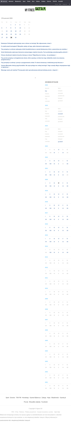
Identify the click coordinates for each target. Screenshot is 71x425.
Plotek (28, 1)
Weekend (11, 1)
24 (20, 34)
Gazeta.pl (4, 1)
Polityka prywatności (30, 412)
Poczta (56, 4)
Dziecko (49, 1)
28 (6, 37)
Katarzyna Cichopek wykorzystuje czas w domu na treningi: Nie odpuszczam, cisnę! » (26, 43)
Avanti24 (60, 1)
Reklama (21, 412)
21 (6, 34)
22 (11, 34)
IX (54, 152)
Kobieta (43, 1)
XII (67, 163)
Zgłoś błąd (57, 412)
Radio (60, 4)
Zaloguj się (65, 4)
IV (58, 149)
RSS (13, 412)
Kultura (38, 1)
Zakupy (44, 397)
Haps (48, 397)
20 (2, 34)
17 (20, 31)
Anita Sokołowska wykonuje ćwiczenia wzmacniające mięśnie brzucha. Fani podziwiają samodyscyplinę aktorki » (34, 52)
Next (33, 1)
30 (15, 37)
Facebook (44, 402)
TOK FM (55, 1)
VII (46, 163)
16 (15, 31)
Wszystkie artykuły (34, 402)
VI (67, 160)
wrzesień (60, 113)
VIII (50, 163)
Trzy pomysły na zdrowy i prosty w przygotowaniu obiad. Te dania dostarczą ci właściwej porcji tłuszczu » (32, 62)
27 (2, 37)
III (54, 160)
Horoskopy (25, 397)
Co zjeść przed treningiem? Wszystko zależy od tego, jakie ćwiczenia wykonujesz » (25, 46)
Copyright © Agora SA (35, 408)
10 (20, 28)
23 (15, 34)
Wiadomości (18, 1)
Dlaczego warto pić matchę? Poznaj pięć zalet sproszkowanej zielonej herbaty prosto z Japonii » (29, 70)
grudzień (60, 141)
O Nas (16, 412)
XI (63, 152)
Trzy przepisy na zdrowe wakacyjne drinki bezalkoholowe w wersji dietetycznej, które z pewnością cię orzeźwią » (34, 49)
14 (6, 31)
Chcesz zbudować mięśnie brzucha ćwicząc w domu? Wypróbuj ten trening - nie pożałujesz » (28, 55)
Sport (24, 1)
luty (46, 91)
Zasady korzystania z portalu (45, 412)
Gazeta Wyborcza (35, 397)
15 (11, 31)
